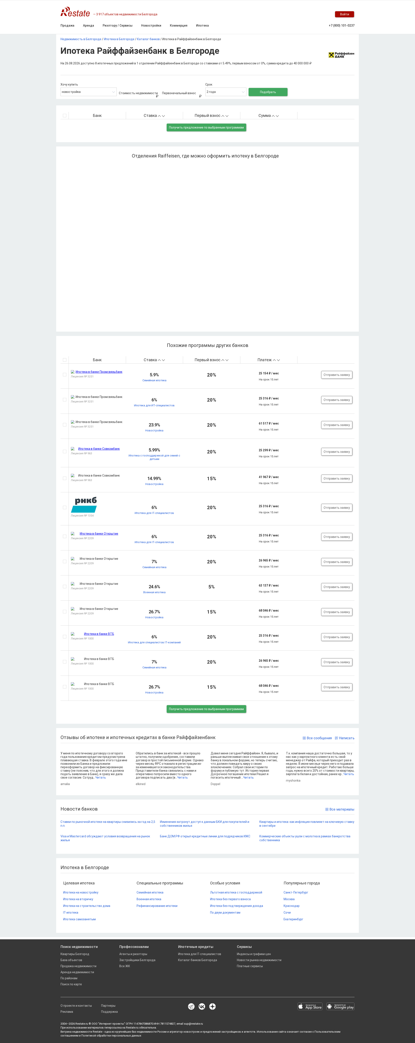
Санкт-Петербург (296, 892)
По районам (69, 978)
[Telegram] (191, 1007)
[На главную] (77, 11)
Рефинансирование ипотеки (157, 906)
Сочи (287, 912)
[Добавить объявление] (298, 14)
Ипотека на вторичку (78, 899)
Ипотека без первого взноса (230, 899)
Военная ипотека (154, 592)
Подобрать (268, 92)
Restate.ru (81, 1023)
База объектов (71, 960)
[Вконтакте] (202, 1007)
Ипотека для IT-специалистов (154, 513)
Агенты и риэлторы (133, 954)
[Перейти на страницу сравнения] (315, 14)
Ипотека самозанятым (79, 919)
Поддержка (109, 1011)
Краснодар (292, 906)
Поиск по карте (71, 984)
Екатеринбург (293, 919)
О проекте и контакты (76, 1005)
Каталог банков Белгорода (197, 960)
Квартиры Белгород (75, 954)
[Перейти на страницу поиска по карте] (307, 14)
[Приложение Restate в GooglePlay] (340, 1007)
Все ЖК (124, 966)
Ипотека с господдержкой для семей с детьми (154, 457)
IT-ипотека (70, 912)
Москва (289, 899)
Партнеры (108, 1005)
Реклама (67, 1011)
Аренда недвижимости (77, 972)
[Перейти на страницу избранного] (324, 14)
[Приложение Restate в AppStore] (310, 1007)
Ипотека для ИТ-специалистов (154, 405)
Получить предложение (206, 127)
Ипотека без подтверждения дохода (236, 906)
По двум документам (225, 912)
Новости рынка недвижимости (259, 960)
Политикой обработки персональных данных (111, 1035)
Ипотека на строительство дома (86, 906)
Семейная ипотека (154, 380)
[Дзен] (212, 1007)
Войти (344, 14)
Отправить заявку (337, 375)
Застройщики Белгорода (137, 960)
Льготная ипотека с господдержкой (236, 892)
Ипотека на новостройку (80, 892)
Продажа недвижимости (78, 966)
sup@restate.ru (193, 1023)
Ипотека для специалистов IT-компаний (154, 642)
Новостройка (154, 430)
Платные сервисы (250, 966)
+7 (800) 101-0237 (341, 25)
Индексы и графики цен (254, 954)
